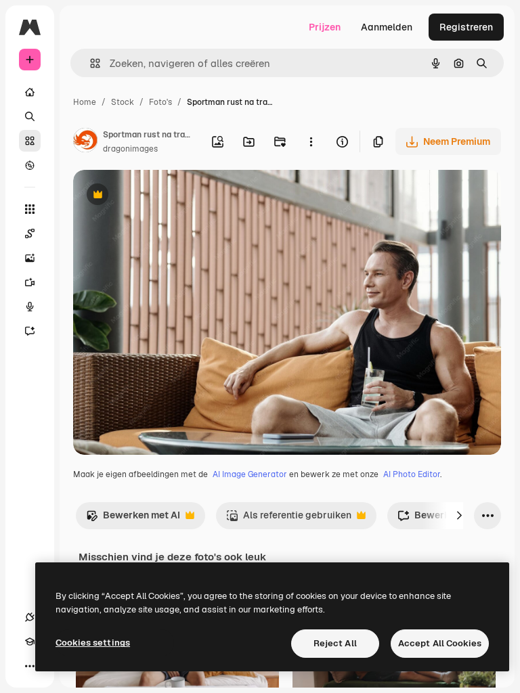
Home (84, 102)
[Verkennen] (30, 165)
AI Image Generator (250, 474)
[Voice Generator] (30, 306)
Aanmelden (386, 27)
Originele (162, 195)
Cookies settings (93, 642)
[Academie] (30, 641)
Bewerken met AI (133, 519)
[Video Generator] (30, 282)
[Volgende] (459, 515)
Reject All (335, 643)
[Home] (30, 92)
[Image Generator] (30, 258)
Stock (122, 102)
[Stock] (30, 141)
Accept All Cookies (439, 643)
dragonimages (130, 148)
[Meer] (30, 666)
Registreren (466, 27)
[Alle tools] (30, 209)
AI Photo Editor (411, 474)
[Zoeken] (30, 116)
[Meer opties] (310, 141)
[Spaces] (30, 233)
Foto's (160, 102)
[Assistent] (30, 331)
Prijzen (325, 27)
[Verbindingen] (30, 617)
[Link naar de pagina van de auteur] (85, 142)
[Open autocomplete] (89, 63)
